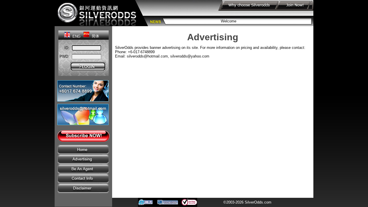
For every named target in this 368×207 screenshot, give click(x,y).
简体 (95, 36)
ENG (76, 36)
